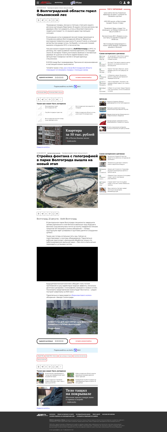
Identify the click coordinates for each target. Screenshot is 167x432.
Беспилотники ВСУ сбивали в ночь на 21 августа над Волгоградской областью (114, 37)
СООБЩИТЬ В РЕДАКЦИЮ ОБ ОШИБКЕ (87, 416)
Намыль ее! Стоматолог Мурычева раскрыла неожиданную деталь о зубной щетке (118, 170)
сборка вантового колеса (81, 295)
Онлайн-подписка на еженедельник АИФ (62, 416)
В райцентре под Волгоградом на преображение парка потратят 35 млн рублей (86, 381)
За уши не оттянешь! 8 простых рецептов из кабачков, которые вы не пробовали (119, 158)
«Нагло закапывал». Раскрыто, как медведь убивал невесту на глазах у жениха (118, 83)
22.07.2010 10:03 (41, 8)
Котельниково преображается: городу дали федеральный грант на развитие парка (55, 375)
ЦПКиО (39, 209)
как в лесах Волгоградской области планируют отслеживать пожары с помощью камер (69, 69)
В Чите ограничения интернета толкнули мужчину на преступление (118, 127)
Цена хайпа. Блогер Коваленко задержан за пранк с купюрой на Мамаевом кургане (115, 14)
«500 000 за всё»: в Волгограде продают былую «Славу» (115, 22)
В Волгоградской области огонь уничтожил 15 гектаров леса (85, 113)
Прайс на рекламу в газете (66, 414)
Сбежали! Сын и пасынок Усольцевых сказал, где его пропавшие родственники (119, 177)
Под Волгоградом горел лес (53, 112)
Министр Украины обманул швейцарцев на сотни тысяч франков (118, 102)
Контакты (52, 414)
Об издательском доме (83, 414)
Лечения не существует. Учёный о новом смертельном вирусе (118, 163)
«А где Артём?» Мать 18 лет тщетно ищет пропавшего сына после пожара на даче (118, 57)
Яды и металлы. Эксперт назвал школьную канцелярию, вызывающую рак (117, 190)
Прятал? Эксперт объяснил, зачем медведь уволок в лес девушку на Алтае (118, 70)
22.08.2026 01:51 (41, 153)
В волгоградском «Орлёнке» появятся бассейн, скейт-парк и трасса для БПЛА (54, 381)
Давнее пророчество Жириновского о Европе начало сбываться (118, 115)
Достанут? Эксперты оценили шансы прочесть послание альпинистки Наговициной (119, 64)
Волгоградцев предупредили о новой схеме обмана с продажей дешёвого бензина (115, 45)
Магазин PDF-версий (108, 414)
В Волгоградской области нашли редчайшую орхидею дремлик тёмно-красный (86, 375)
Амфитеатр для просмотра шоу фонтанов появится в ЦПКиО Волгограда (70, 323)
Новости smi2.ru (43, 147)
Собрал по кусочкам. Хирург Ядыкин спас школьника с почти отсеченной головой (119, 89)
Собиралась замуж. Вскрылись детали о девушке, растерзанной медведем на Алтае (118, 77)
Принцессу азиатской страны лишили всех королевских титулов (117, 108)
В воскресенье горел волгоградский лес (51, 106)
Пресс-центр (96, 414)
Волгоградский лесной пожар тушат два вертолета (54, 119)
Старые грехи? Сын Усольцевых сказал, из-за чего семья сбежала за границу (118, 183)
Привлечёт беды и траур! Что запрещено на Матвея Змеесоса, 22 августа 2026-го (114, 30)
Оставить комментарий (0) (84, 77)
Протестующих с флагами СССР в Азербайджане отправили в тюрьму (118, 121)
